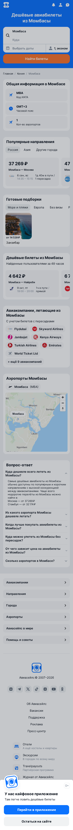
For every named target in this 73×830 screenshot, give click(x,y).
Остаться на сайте (36, 821)
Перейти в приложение (36, 810)
